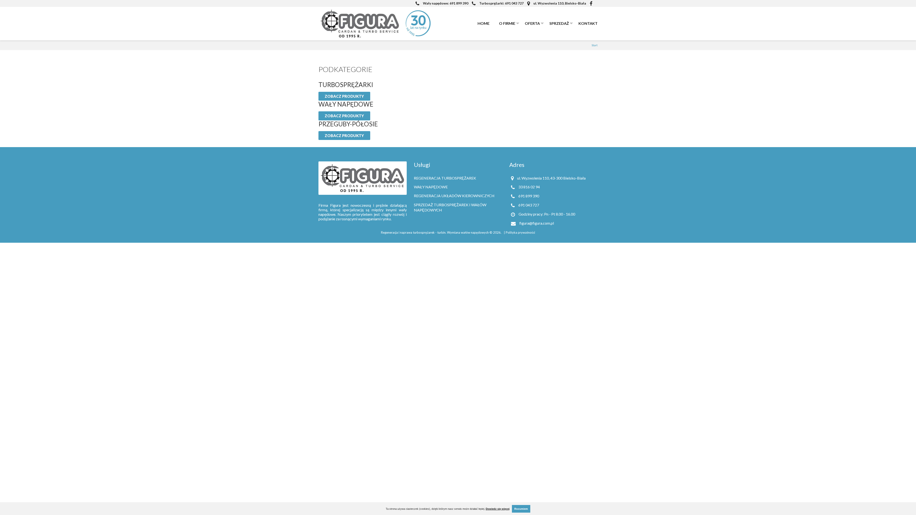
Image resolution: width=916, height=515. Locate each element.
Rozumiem (521, 508)
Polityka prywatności (520, 232)
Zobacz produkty (344, 96)
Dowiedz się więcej (498, 508)
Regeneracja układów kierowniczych (454, 195)
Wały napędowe (431, 187)
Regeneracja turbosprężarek (445, 178)
